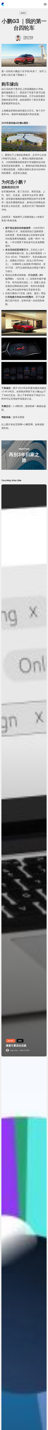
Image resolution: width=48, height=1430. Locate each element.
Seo (20, 1040)
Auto (23, 13)
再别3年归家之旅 (24, 455)
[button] (45, 4)
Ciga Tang (28, 36)
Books (10, 1040)
